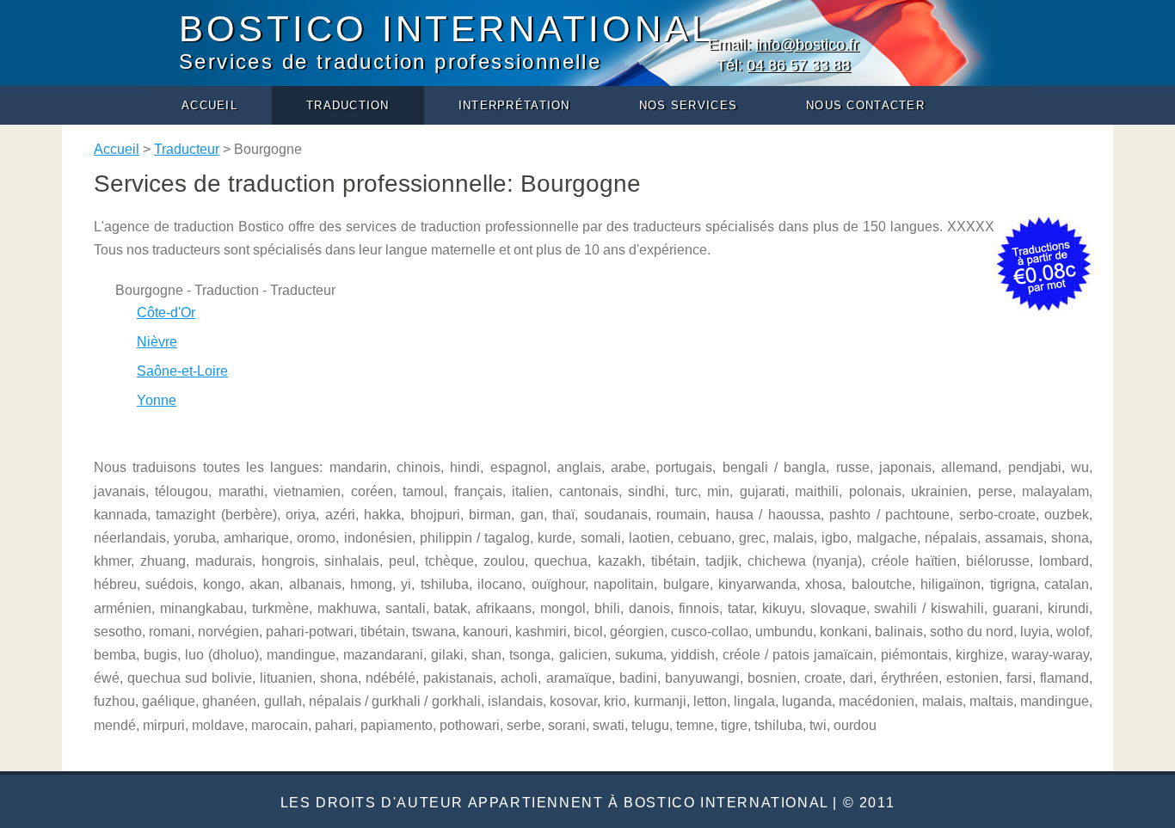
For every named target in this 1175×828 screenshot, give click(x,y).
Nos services (688, 105)
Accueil (209, 105)
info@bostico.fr (806, 44)
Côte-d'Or (166, 312)
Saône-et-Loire (182, 371)
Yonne (156, 400)
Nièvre (157, 341)
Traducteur (186, 149)
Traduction (348, 105)
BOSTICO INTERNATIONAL (447, 29)
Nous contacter (865, 105)
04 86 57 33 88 (798, 65)
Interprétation (514, 105)
